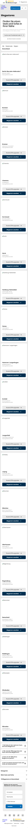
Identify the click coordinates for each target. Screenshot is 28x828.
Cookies (22, 823)
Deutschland (6, 48)
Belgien (16, 46)
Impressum (14, 825)
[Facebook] (5, 815)
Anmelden (10, 806)
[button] (10, 2)
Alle (3, 46)
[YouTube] (22, 815)
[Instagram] (9, 815)
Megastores (24, 2)
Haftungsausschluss (8, 823)
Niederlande (9, 46)
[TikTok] (18, 815)
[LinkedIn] (14, 815)
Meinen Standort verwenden (15, 38)
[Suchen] (22, 8)
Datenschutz (16, 823)
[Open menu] (25, 8)
